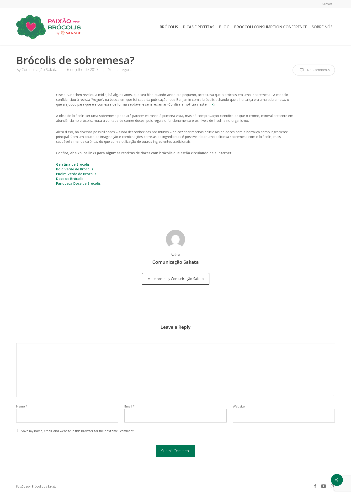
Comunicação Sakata (39, 69)
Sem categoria (120, 69)
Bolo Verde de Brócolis (74, 169)
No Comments (318, 69)
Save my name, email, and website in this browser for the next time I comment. (77, 431)
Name (21, 406)
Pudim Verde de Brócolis (76, 174)
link (210, 104)
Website (239, 406)
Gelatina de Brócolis (73, 164)
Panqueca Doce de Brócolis (78, 183)
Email (129, 406)
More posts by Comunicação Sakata (176, 278)
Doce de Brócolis (69, 178)
